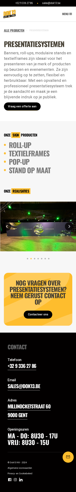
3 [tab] (34, 259)
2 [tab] (30, 259)
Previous (7, 226)
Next (69, 226)
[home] (9, 14)
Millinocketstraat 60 (29, 406)
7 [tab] (48, 259)
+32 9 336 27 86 (22, 365)
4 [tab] (37, 259)
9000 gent (17, 415)
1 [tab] (27, 259)
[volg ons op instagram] (15, 479)
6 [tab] (44, 259)
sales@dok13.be (24, 386)
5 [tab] (41, 259)
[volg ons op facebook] (10, 479)
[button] (67, 14)
